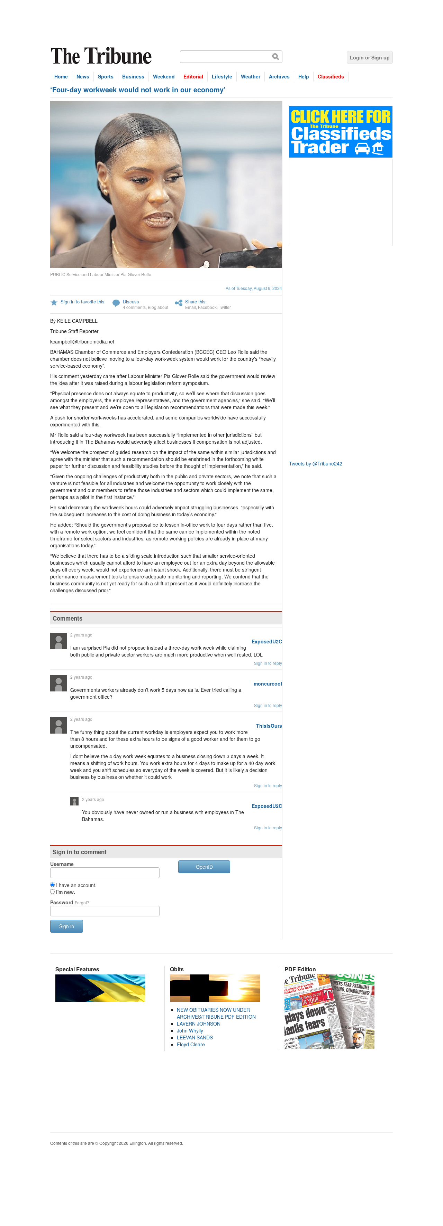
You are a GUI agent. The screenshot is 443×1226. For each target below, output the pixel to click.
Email (190, 307)
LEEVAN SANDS (195, 1037)
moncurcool (268, 683)
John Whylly (190, 1030)
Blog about (158, 307)
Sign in (66, 926)
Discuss (131, 301)
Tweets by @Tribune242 (315, 463)
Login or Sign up (370, 57)
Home (61, 76)
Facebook (207, 307)
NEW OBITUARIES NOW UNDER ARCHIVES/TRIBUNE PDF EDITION (216, 1013)
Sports (106, 76)
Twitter (225, 307)
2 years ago (81, 635)
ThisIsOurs (269, 725)
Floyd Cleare (191, 1044)
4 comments (134, 307)
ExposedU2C (267, 641)
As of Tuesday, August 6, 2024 (254, 288)
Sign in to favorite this (83, 301)
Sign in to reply (268, 663)
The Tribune (102, 56)
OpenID (204, 866)
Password (69, 902)
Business (133, 76)
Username (62, 863)
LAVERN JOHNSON (198, 1023)
